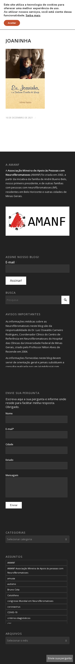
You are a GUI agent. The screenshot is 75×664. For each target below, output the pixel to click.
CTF (9, 623)
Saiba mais (33, 15)
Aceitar (12, 23)
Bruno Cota (13, 589)
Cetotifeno (13, 595)
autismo (11, 583)
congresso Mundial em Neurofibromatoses (30, 600)
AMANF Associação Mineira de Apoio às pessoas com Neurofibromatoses (35, 570)
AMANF (11, 562)
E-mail (11, 262)
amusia (11, 578)
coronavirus (13, 606)
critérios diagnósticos (18, 618)
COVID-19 (12, 612)
